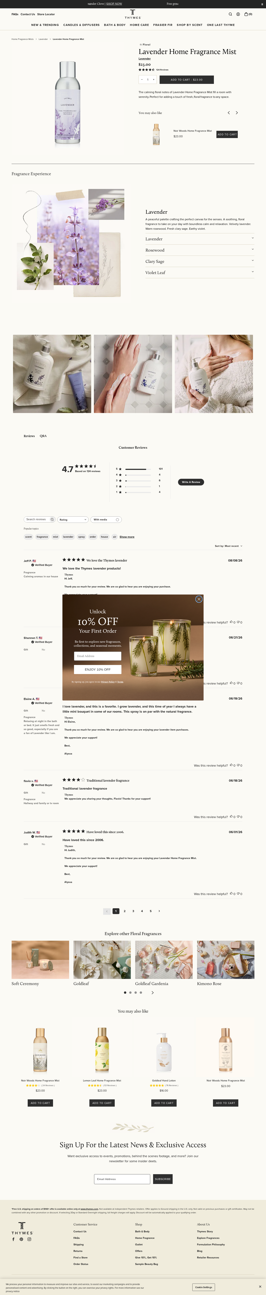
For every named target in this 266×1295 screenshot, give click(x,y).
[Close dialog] (199, 599)
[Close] (260, 1286)
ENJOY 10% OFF (98, 669)
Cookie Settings (203, 1287)
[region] (133, 1287)
